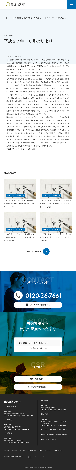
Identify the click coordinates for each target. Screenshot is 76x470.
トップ (6, 18)
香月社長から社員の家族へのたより (27, 18)
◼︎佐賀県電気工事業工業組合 (58, 429)
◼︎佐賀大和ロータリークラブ (49, 439)
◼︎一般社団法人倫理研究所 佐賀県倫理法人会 (54, 434)
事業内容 (14, 450)
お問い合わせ (58, 450)
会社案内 (6, 450)
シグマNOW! (32, 450)
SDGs (40, 450)
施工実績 (22, 450)
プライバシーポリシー (41, 456)
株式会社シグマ (12, 401)
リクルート (48, 450)
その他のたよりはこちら (38, 348)
